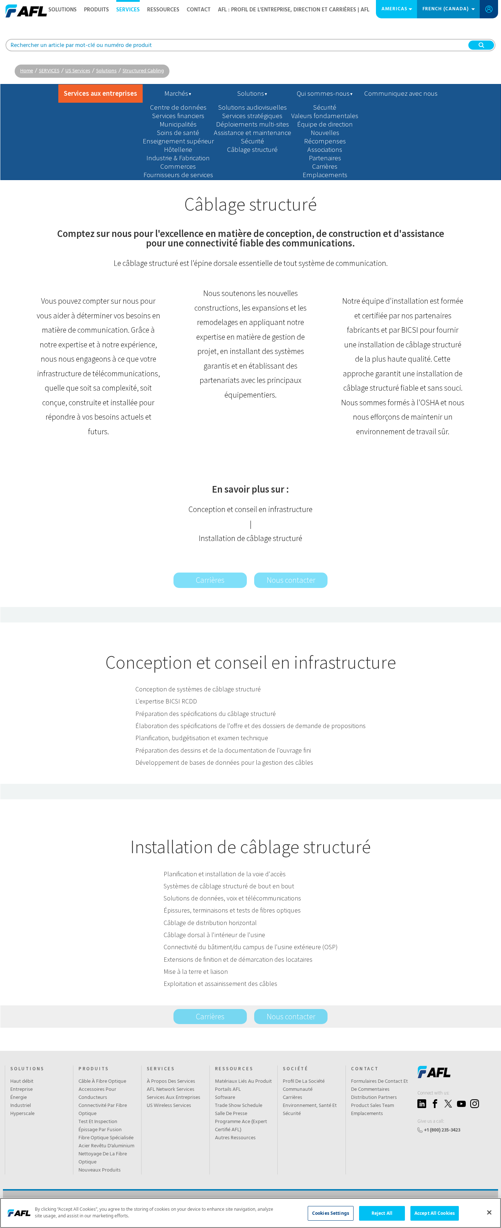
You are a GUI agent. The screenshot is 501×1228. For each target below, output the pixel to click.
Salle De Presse (231, 1114)
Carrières (324, 166)
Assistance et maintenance (252, 132)
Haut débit (21, 1082)
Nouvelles (325, 132)
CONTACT (199, 10)
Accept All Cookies (434, 1213)
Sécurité (252, 141)
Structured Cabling (143, 71)
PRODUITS (93, 1069)
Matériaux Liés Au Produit (243, 1082)
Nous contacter (291, 580)
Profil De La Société (304, 1082)
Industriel (20, 1106)
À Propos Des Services (171, 1082)
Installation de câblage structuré (250, 538)
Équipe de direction (325, 124)
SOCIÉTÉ (295, 1069)
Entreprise (21, 1090)
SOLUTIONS (62, 10)
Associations (324, 149)
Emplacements (325, 175)
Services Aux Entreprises (173, 1098)
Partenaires (325, 158)
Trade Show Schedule (238, 1106)
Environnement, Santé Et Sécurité (310, 1110)
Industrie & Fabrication (178, 158)
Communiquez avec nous (401, 93)
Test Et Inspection (97, 1122)
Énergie (18, 1098)
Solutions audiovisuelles (252, 107)
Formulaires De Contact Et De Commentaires (379, 1086)
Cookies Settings (330, 1213)
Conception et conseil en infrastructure (250, 509)
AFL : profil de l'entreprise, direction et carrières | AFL (293, 10)
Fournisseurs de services (178, 175)
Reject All (382, 1213)
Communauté (297, 1090)
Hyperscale (22, 1114)
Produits (96, 10)
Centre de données (178, 107)
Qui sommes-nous (325, 93)
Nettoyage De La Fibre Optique (102, 1158)
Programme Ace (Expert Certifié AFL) (241, 1126)
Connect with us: (433, 1093)
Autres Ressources (235, 1138)
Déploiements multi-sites (252, 124)
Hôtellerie (178, 149)
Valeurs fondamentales (324, 116)
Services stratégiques (252, 116)
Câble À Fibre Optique (102, 1082)
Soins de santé (178, 132)
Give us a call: (430, 1121)
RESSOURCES (163, 10)
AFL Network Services (170, 1090)
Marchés (178, 93)
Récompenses (325, 141)
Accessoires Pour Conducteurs (97, 1094)
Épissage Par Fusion (100, 1130)
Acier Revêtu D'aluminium (106, 1146)
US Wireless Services (169, 1106)
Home (26, 71)
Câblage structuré (252, 149)
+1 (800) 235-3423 (442, 1130)
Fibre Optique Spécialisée (106, 1138)
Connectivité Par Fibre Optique (102, 1110)
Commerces (178, 166)
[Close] (489, 1212)
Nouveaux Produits (99, 1170)
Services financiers (178, 116)
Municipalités (178, 124)
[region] (250, 1213)
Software (225, 1098)
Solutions (106, 71)
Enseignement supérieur (178, 141)
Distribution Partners (374, 1098)
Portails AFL (228, 1090)
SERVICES (128, 10)
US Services (77, 71)
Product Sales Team (372, 1106)
